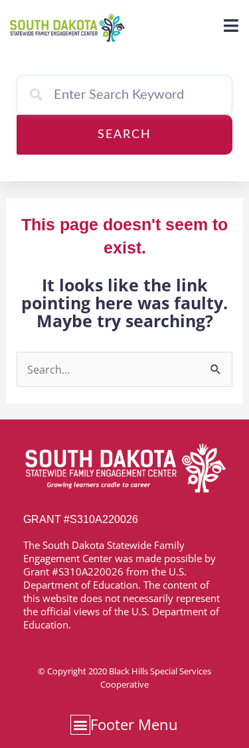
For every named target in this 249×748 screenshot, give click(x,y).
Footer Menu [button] (134, 724)
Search (124, 135)
